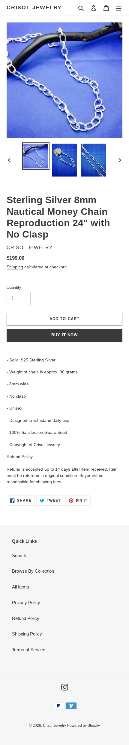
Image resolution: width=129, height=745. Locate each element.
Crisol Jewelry (34, 7)
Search (19, 555)
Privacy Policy (26, 602)
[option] (36, 156)
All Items (20, 586)
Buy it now (64, 335)
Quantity (14, 287)
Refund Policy (25, 618)
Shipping (15, 266)
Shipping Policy (27, 633)
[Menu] (118, 7)
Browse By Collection (33, 571)
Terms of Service (28, 649)
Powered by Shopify (83, 725)
